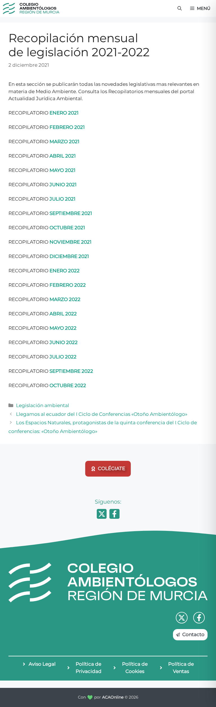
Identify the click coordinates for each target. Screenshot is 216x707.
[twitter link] (182, 618)
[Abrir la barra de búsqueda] (179, 8)
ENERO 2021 (64, 113)
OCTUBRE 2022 (68, 385)
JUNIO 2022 (64, 342)
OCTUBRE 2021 (67, 227)
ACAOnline (112, 697)
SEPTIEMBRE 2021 (71, 213)
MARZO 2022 (65, 299)
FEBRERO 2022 (68, 285)
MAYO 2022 (63, 328)
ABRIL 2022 (63, 314)
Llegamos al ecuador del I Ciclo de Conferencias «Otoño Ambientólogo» (101, 414)
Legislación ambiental (42, 405)
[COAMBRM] (31, 8)
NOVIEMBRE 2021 (70, 242)
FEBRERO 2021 (67, 127)
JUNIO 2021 (63, 184)
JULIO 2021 (62, 199)
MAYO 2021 (62, 170)
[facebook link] (199, 618)
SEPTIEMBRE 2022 (71, 371)
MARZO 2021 (64, 141)
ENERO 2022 (65, 270)
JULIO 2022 (63, 357)
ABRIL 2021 (63, 156)
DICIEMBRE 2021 (69, 256)
